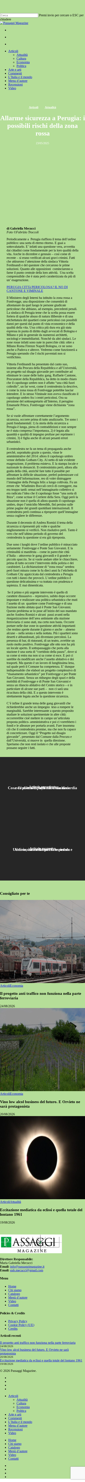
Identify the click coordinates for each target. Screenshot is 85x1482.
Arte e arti (14, 1414)
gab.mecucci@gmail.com (26, 1270)
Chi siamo (14, 1290)
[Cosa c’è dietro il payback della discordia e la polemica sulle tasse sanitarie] (42, 788)
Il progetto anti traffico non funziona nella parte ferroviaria (38, 1342)
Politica (21, 1410)
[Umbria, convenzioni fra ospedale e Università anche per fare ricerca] (42, 849)
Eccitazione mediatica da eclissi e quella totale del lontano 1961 (41, 1360)
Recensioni (15, 1429)
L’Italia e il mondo (20, 1422)
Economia (16, 985)
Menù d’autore (17, 1297)
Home (12, 1286)
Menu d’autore (17, 1425)
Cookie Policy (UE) (21, 1325)
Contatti (13, 1305)
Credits (13, 1328)
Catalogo (14, 1294)
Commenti (15, 1418)
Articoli (33, 107)
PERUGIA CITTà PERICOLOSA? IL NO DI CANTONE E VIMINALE (37, 288)
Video (12, 1301)
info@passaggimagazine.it (27, 1266)
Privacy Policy (17, 1321)
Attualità (50, 107)
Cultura (21, 1403)
